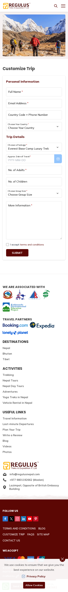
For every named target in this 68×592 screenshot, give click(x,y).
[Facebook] (5, 518)
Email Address (18, 103)
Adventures (10, 391)
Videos (7, 446)
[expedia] (42, 325)
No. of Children (17, 181)
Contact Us (11, 540)
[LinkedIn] (23, 518)
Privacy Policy (36, 576)
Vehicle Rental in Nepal (17, 402)
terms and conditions (32, 244)
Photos (7, 452)
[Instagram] (17, 518)
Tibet (6, 359)
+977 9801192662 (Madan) (27, 479)
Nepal (6, 348)
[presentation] (34, 158)
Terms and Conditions (19, 528)
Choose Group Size (17, 191)
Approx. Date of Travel (19, 156)
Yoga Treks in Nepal (15, 397)
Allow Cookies (34, 585)
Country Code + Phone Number (28, 114)
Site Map (43, 534)
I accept (27, 244)
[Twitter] (11, 518)
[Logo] (34, 466)
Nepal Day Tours (13, 386)
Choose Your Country (18, 124)
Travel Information (15, 418)
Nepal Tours (10, 380)
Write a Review (12, 435)
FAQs (30, 534)
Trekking (8, 375)
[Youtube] (29, 518)
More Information (20, 205)
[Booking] (15, 325)
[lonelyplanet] (15, 333)
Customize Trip (14, 534)
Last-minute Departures (18, 424)
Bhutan (7, 353)
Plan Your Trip (11, 429)
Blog (5, 440)
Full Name (15, 91)
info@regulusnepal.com (25, 474)
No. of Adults (17, 170)
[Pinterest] (35, 518)
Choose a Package (17, 145)
